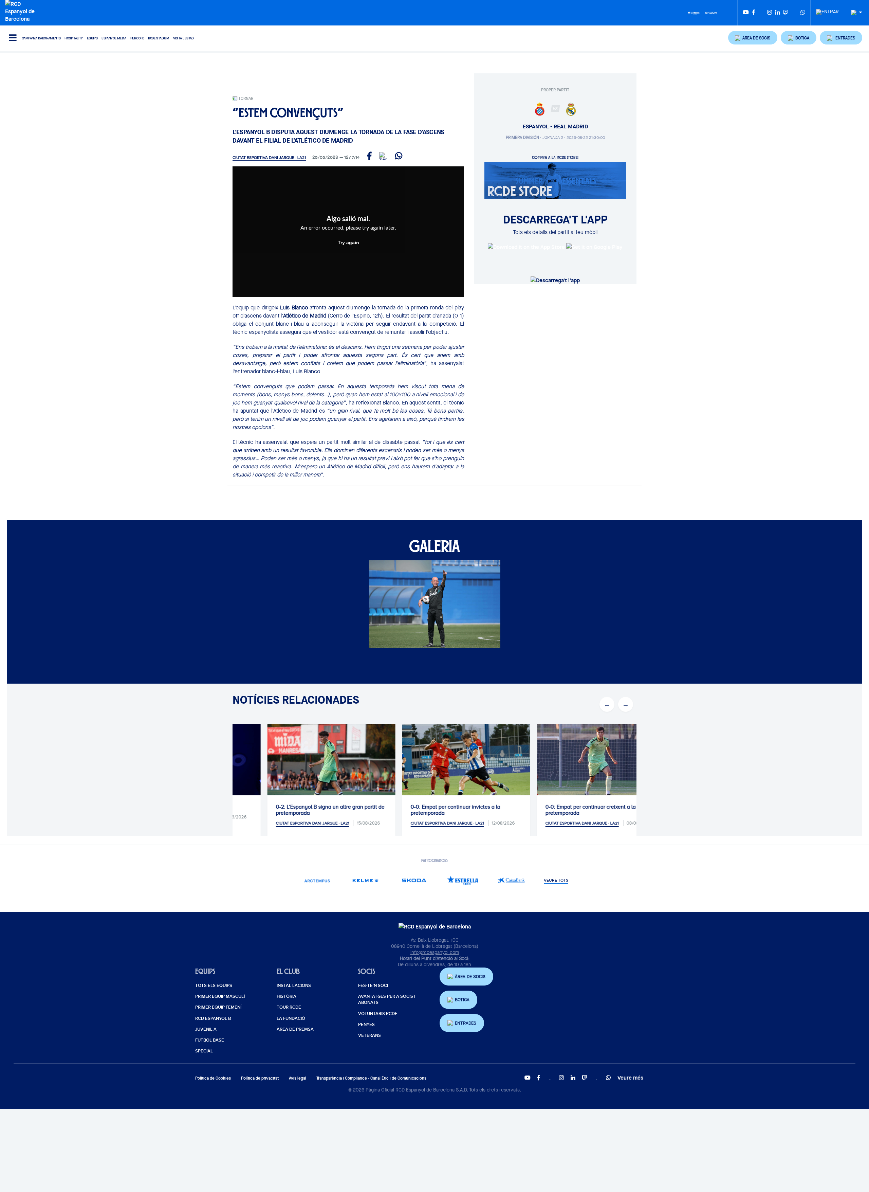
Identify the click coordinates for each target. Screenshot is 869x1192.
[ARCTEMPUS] (317, 880)
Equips (92, 38)
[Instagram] (769, 12)
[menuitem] (827, 10)
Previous (606, 704)
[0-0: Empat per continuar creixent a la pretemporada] (569, 766)
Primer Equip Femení (218, 1007)
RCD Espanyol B (213, 1018)
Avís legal (297, 1078)
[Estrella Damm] (693, 12)
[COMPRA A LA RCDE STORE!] (555, 180)
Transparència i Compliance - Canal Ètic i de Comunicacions (371, 1078)
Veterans (369, 1035)
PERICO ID (137, 38)
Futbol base (209, 1040)
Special (204, 1051)
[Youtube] (746, 12)
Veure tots (556, 880)
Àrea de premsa (295, 1029)
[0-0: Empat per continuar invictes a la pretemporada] (435, 766)
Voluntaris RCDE (377, 1013)
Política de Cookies (213, 1078)
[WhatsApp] (802, 12)
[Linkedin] (777, 12)
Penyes (366, 1024)
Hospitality (73, 38)
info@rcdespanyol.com (434, 952)
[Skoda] (711, 12)
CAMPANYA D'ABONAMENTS (41, 38)
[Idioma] (854, 12)
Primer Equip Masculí (220, 996)
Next (625, 704)
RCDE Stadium (158, 38)
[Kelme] (366, 880)
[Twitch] (785, 12)
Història (286, 996)
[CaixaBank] (511, 880)
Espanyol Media (113, 38)
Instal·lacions (294, 985)
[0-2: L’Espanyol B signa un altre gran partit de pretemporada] (300, 766)
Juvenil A (206, 1029)
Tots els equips (213, 985)
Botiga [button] (462, 1000)
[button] (753, 37)
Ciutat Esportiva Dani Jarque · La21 (269, 157)
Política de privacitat (260, 1078)
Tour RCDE (289, 1007)
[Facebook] (753, 12)
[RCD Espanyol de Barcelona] (21, 10)
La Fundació (291, 1018)
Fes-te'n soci (373, 985)
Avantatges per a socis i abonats (386, 999)
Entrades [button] (465, 1023)
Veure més (630, 1077)
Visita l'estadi (183, 38)
